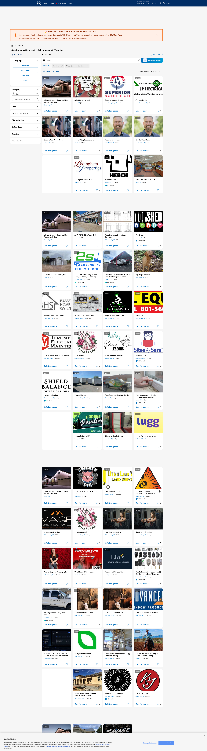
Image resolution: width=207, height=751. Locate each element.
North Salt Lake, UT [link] (141, 103)
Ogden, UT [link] (139, 238)
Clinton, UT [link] (108, 280)
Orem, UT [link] (77, 103)
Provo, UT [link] (47, 143)
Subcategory (15, 98)
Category (15, 92)
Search (20, 45)
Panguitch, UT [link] (109, 182)
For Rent (25, 76)
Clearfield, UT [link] (48, 658)
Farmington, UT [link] (140, 496)
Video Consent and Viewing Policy (58, 747)
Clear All (46, 66)
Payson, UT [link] (139, 658)
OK (204, 736)
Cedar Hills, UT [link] (48, 318)
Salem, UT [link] (138, 400)
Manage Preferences (149, 743)
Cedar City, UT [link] (48, 105)
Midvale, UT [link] (108, 439)
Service (25, 81)
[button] (37, 94)
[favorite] (67, 111)
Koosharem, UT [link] (140, 277)
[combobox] (25, 94)
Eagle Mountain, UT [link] (80, 318)
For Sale (25, 66)
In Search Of (25, 71)
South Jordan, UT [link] (140, 318)
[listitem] (56, 95)
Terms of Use (99, 744)
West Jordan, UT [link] (109, 318)
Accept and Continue (166, 743)
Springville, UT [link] (48, 618)
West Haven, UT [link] (109, 143)
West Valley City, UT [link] (111, 103)
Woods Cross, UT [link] (79, 280)
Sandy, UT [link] (108, 398)
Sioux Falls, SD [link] (140, 696)
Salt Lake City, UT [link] (110, 240)
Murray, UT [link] (77, 182)
